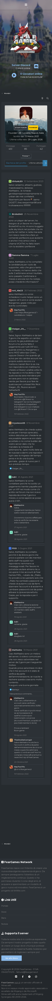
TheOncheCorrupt (23, 740)
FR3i (14, 548)
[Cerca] (47, 98)
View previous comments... (21, 694)
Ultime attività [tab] (36, 163)
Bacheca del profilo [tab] (16, 163)
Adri (14, 477)
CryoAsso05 (18, 423)
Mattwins (17, 650)
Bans (3, 918)
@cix (16, 769)
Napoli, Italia (37, 133)
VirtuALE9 (17, 181)
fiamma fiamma (20, 255)
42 (41, 149)
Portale (4, 906)
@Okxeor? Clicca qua (27, 409)
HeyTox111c (19, 310)
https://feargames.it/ (27, 312)
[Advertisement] (26, 814)
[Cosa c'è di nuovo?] (42, 98)
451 (10, 149)
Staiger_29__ (19, 329)
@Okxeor (27, 399)
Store (3, 912)
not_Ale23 (17, 290)
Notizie (4, 924)
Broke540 (17, 214)
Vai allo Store (11, 958)
